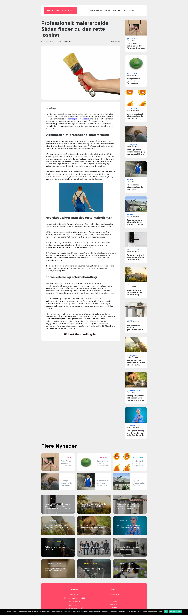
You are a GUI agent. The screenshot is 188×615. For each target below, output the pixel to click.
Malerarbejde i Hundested (77, 119)
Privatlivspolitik (175, 611)
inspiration (115, 41)
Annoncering (96, 11)
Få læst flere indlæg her (81, 334)
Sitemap (113, 607)
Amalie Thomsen (133, 110)
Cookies (116, 11)
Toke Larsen (131, 40)
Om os (108, 11)
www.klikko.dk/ (77, 608)
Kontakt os (128, 11)
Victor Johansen (64, 41)
